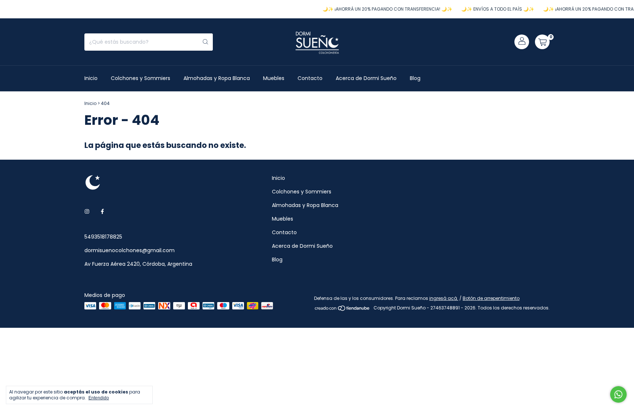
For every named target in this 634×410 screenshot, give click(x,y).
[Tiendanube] (342, 309)
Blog (415, 78)
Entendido (98, 397)
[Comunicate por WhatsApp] (618, 394)
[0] (542, 42)
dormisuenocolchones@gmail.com (129, 250)
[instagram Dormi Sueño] (87, 211)
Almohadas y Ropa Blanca (216, 78)
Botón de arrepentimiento (491, 298)
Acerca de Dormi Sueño (366, 78)
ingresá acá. (443, 298)
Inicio (91, 78)
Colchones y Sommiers (140, 78)
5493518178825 (103, 236)
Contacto (310, 78)
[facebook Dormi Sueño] (102, 211)
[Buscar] (205, 42)
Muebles (273, 78)
